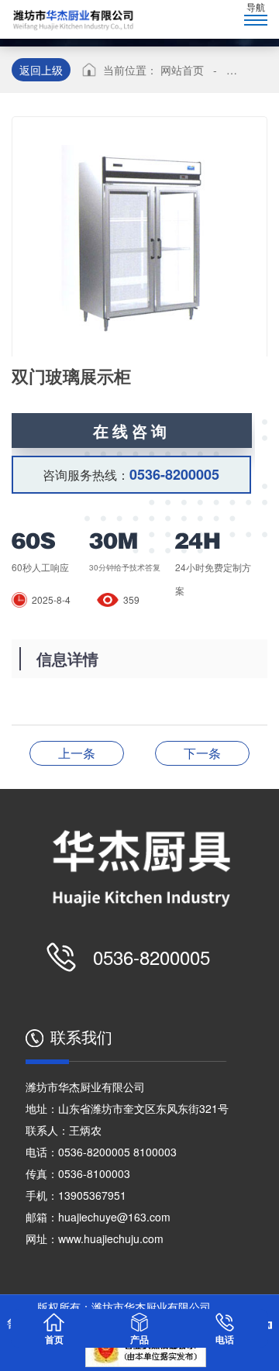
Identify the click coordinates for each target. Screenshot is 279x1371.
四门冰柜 (76, 753)
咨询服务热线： (131, 474)
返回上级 (41, 70)
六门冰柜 (202, 753)
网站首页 (182, 70)
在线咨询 (131, 430)
